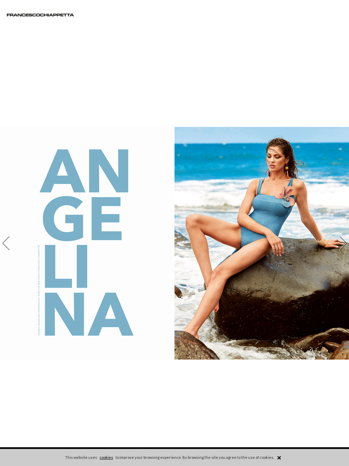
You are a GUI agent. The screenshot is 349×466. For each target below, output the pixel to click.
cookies (106, 457)
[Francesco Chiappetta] (40, 15)
